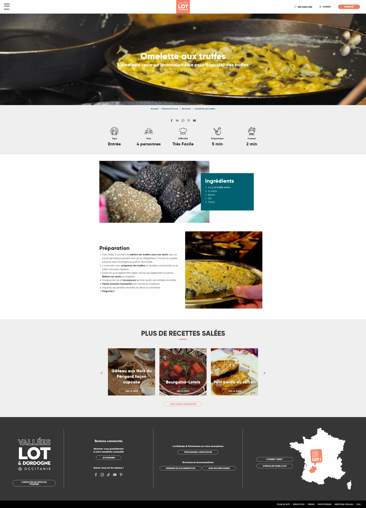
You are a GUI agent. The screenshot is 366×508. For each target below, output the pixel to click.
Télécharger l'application (198, 452)
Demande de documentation (180, 468)
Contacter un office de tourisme (34, 483)
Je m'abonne (108, 457)
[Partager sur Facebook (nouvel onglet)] (171, 121)
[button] (305, 7)
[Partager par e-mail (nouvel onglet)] (194, 121)
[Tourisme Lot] (183, 7)
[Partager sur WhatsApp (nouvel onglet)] (183, 121)
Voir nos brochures (219, 468)
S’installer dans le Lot (275, 466)
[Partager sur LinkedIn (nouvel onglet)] (177, 121)
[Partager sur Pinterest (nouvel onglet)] (188, 121)
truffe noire (223, 187)
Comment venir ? (274, 459)
